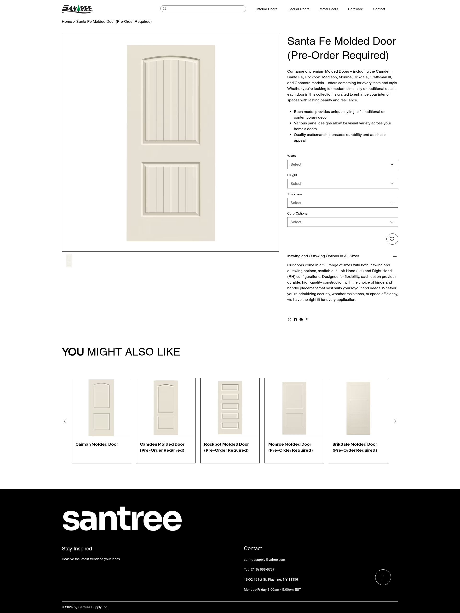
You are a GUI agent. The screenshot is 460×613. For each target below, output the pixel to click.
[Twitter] (307, 319)
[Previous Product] (65, 421)
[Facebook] (295, 319)
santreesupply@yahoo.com (264, 559)
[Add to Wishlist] (392, 239)
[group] (230, 421)
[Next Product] (395, 421)
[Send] (383, 577)
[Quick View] (101, 407)
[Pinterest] (301, 319)
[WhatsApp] (289, 319)
